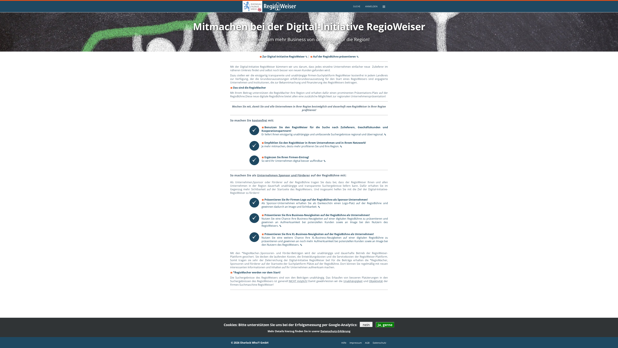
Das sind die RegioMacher (249, 87)
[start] (246, 6)
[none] (357, 6)
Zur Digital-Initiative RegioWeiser (283, 56)
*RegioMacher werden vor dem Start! (257, 272)
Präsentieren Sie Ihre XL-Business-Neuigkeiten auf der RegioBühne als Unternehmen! (325, 239)
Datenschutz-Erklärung (335, 331)
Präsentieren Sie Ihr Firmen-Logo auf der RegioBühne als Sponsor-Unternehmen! (325, 203)
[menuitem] (357, 6)
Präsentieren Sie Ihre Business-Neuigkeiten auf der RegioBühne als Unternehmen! (325, 220)
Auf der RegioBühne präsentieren (334, 56)
